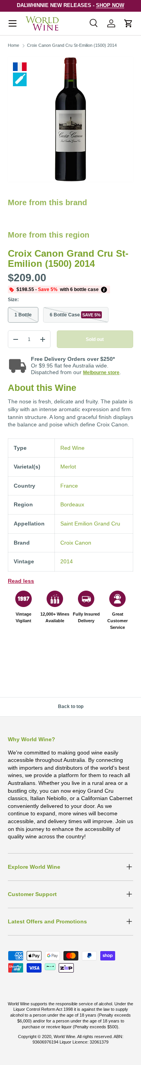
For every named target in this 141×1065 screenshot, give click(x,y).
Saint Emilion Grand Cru (90, 523)
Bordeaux (72, 504)
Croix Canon (75, 543)
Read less (21, 581)
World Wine (64, 1036)
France (69, 486)
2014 (66, 561)
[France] (20, 66)
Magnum (20, 79)
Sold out (95, 339)
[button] (128, 23)
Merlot (68, 466)
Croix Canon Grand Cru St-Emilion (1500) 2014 (72, 45)
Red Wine (72, 448)
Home (13, 45)
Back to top (70, 706)
